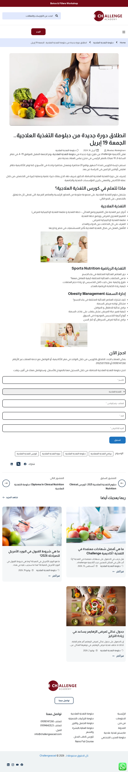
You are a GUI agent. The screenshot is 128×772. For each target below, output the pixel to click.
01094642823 (47, 725)
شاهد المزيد (12, 497)
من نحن (122, 723)
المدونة (122, 728)
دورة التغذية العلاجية (51, 453)
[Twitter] (18, 464)
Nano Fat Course (84, 741)
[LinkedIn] (11, 464)
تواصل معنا (64, 700)
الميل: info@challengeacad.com (48, 732)
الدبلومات (121, 718)
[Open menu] (124, 32)
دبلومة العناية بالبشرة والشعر (83, 730)
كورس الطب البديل (84, 736)
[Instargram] (13, 765)
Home (123, 42)
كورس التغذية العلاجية (27, 453)
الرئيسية (121, 713)
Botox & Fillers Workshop (64, 3)
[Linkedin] (8, 765)
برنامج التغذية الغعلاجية (101, 453)
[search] (57, 15)
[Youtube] (17, 765)
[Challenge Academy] (110, 15)
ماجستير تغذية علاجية (115, 732)
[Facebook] (25, 464)
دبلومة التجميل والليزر (83, 723)
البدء (38, 31)
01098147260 (47, 721)
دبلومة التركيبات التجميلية (81, 718)
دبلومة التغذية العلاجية (103, 42)
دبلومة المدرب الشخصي (113, 737)
